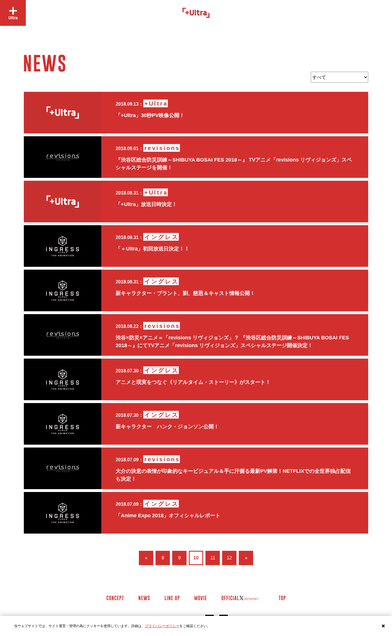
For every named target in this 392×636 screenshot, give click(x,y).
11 (212, 557)
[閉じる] (383, 626)
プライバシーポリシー (162, 626)
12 (229, 557)
